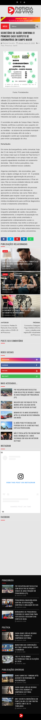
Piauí (2, 46)
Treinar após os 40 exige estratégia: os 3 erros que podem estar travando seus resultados (20, 287)
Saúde (15, 46)
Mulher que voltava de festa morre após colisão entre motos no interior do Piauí (25, 405)
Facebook (5, 365)
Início (5, 26)
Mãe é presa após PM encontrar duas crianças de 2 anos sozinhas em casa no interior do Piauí (27, 437)
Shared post (16, 507)
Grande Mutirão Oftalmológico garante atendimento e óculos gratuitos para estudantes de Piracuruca (19, 310)
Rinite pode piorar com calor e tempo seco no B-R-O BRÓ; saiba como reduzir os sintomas (20, 263)
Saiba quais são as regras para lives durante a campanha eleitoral (26, 635)
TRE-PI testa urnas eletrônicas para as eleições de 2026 (27, 658)
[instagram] (17, 2)
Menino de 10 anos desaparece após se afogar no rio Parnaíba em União (27, 415)
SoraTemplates (18, 718)
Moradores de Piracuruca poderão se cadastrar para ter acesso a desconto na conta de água (26, 615)
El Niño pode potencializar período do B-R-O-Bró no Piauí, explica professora (26, 425)
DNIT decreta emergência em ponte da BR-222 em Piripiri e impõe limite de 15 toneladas (26, 702)
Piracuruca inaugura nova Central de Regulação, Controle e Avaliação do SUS (26, 602)
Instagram (5, 359)
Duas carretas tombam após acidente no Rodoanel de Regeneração (26, 678)
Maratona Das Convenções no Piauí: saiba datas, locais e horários (26, 647)
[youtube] (24, 2)
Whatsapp (5, 376)
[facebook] (21, 2)
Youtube (5, 370)
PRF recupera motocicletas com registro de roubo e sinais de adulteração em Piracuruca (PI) (27, 393)
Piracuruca (8, 46)
